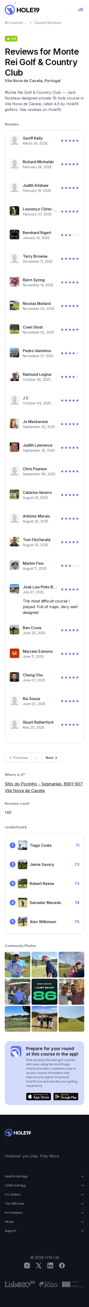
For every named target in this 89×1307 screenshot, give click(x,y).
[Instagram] (27, 1265)
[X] (39, 1265)
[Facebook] (62, 1265)
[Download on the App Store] (38, 1096)
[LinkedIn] (50, 1265)
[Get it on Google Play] (65, 1096)
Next (49, 758)
